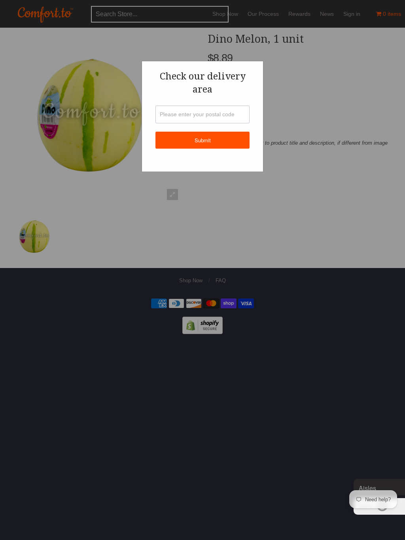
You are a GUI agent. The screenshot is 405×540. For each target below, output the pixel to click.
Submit (203, 140)
